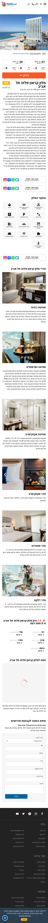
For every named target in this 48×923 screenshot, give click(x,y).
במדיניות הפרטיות (25, 916)
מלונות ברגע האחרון (38, 842)
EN (41, 4)
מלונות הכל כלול (18, 862)
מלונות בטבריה (19, 902)
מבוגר (43, 68)
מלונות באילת (40, 898)
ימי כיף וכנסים (19, 874)
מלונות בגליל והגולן (17, 898)
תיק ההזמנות (20, 834)
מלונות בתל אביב (35, 54)
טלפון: (41, 753)
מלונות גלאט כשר (39, 874)
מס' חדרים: (39, 776)
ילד (28, 68)
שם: (42, 745)
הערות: (41, 783)
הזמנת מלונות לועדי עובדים (36, 878)
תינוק (14, 68)
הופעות (43, 882)
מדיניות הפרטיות (18, 846)
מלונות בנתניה (19, 906)
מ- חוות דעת (6, 87)
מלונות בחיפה (40, 906)
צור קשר (42, 834)
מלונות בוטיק (41, 862)
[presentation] (43, 287)
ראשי (44, 54)
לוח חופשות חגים (18, 838)
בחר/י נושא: (39, 738)
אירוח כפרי (41, 866)
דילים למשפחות (18, 878)
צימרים (22, 870)
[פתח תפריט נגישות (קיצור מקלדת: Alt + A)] (5, 918)
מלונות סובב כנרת (39, 902)
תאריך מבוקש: (39, 769)
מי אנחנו (42, 830)
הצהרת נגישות (40, 846)
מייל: (41, 761)
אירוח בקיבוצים (19, 866)
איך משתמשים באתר (17, 830)
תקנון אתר (41, 838)
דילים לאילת (20, 842)
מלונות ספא (41, 870)
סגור (24, 919)
